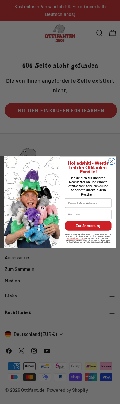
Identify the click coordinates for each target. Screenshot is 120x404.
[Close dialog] (111, 161)
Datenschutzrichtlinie (76, 238)
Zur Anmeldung (88, 226)
